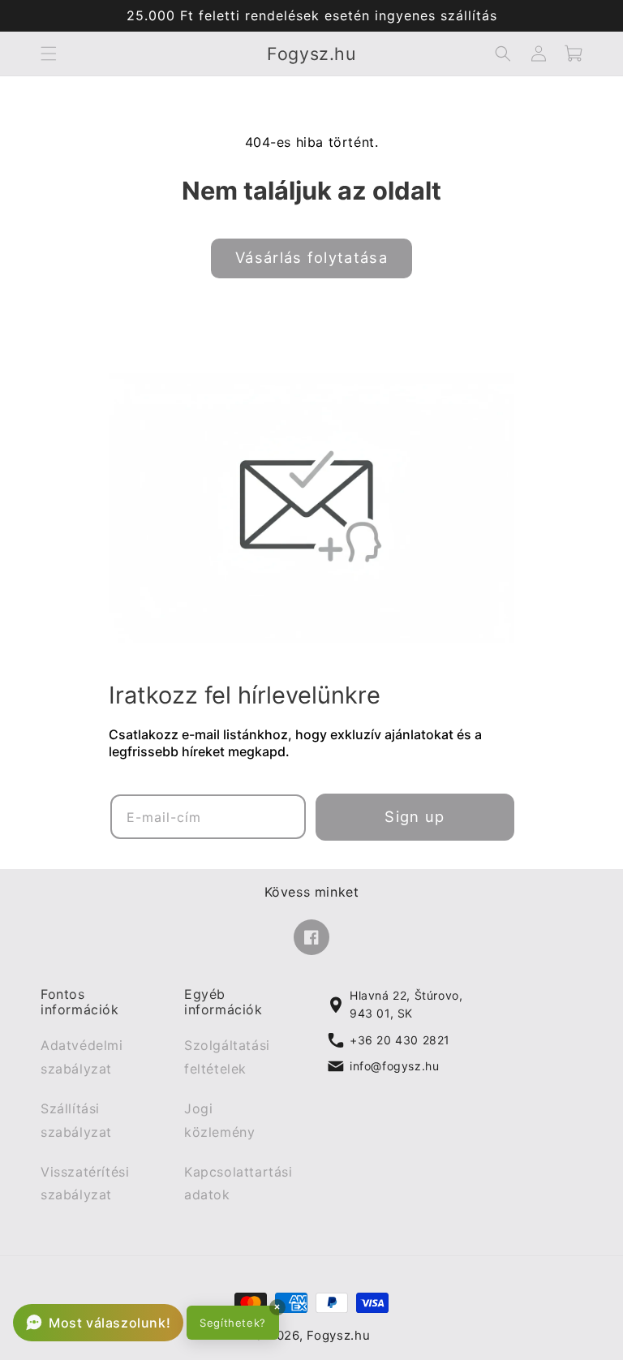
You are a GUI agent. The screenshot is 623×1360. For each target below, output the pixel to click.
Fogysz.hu (338, 1336)
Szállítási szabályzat (76, 1120)
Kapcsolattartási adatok (238, 1183)
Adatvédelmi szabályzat (82, 1058)
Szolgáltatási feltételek (227, 1058)
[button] (49, 53)
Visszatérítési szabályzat (85, 1183)
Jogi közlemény (219, 1120)
